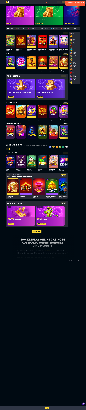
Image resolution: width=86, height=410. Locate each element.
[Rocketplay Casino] (10, 2)
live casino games (49, 250)
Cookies (42, 408)
